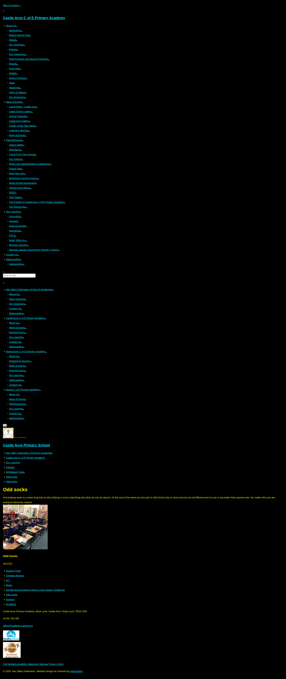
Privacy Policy (56, 664)
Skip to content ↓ (12, 5)
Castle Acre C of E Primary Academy (25, 457)
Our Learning (13, 462)
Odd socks (11, 481)
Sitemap (43, 664)
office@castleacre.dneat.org (18, 625)
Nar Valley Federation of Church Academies (29, 453)
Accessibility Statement (26, 664)
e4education (76, 671)
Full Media (8, 664)
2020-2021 (12, 476)
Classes (10, 467)
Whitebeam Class (15, 472)
